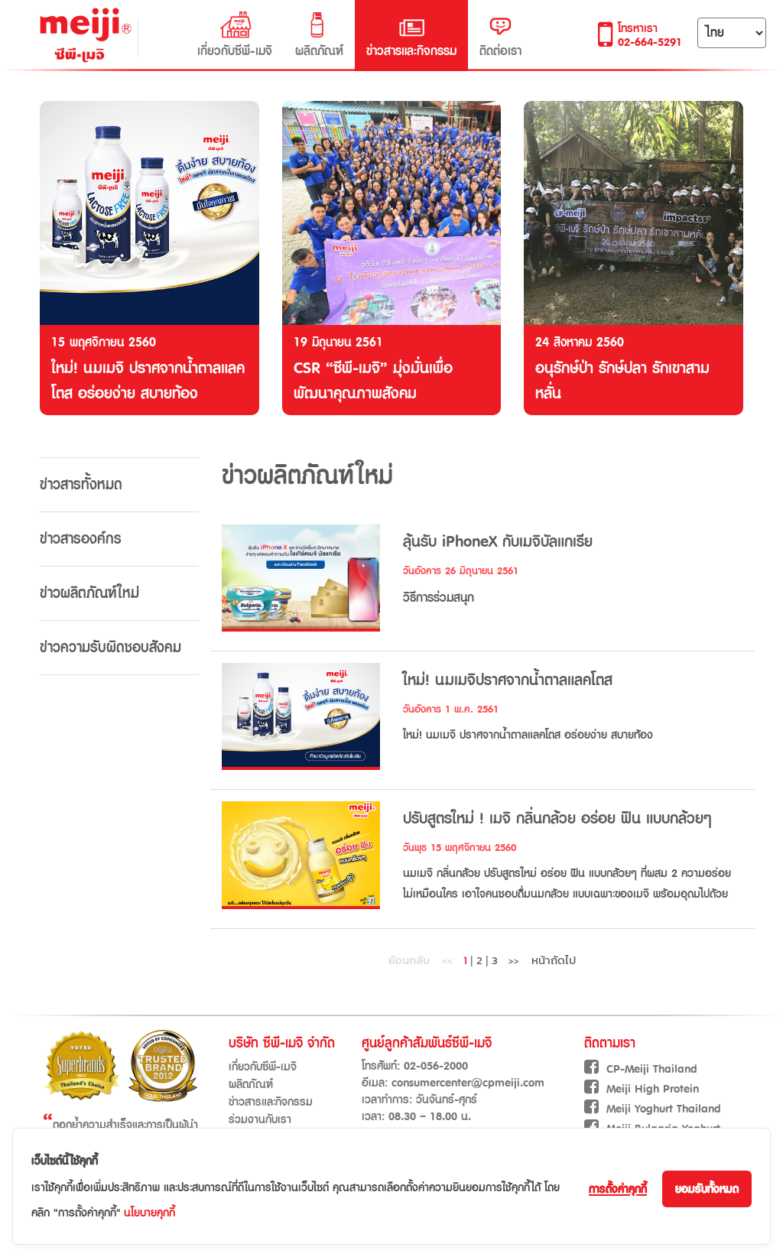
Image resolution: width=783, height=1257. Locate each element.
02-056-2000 (436, 1066)
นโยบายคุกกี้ (149, 1213)
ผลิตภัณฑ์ (319, 51)
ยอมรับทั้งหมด (707, 1189)
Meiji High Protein (652, 1089)
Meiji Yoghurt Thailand (663, 1109)
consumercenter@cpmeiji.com (468, 1083)
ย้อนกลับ (420, 960)
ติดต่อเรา (500, 51)
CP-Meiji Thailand (651, 1069)
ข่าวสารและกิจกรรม (411, 51)
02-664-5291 (650, 42)
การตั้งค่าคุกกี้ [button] (618, 1189)
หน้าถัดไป (542, 960)
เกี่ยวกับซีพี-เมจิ (234, 51)
